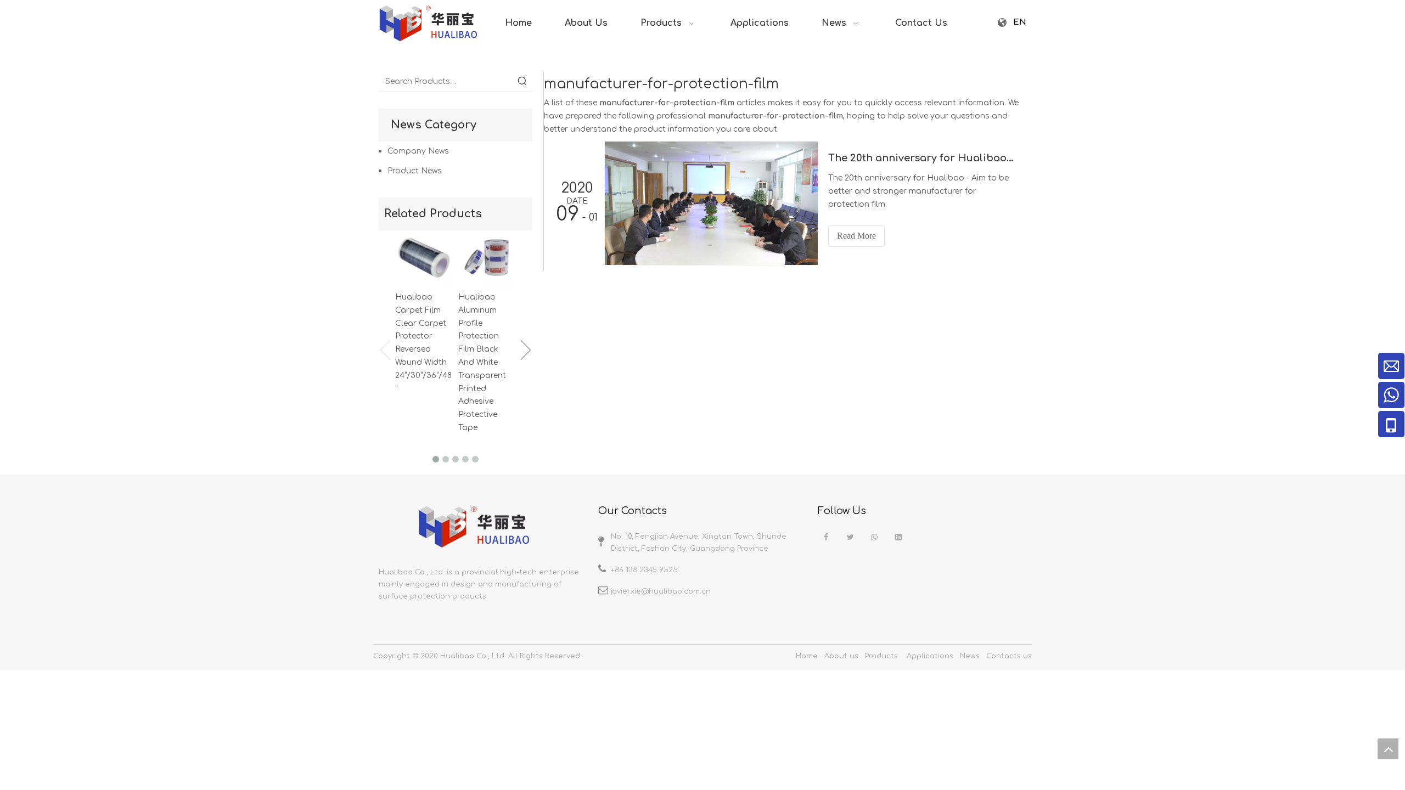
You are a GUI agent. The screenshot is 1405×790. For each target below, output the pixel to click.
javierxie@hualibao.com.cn (661, 591)
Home (807, 656)
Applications (930, 656)
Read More (856, 235)
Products (881, 656)
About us (841, 656)
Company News (418, 151)
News (970, 656)
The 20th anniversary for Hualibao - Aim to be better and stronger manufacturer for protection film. (921, 158)
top (1388, 748)
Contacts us (1009, 656)
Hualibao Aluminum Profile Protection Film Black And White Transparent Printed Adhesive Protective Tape (482, 362)
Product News (414, 171)
